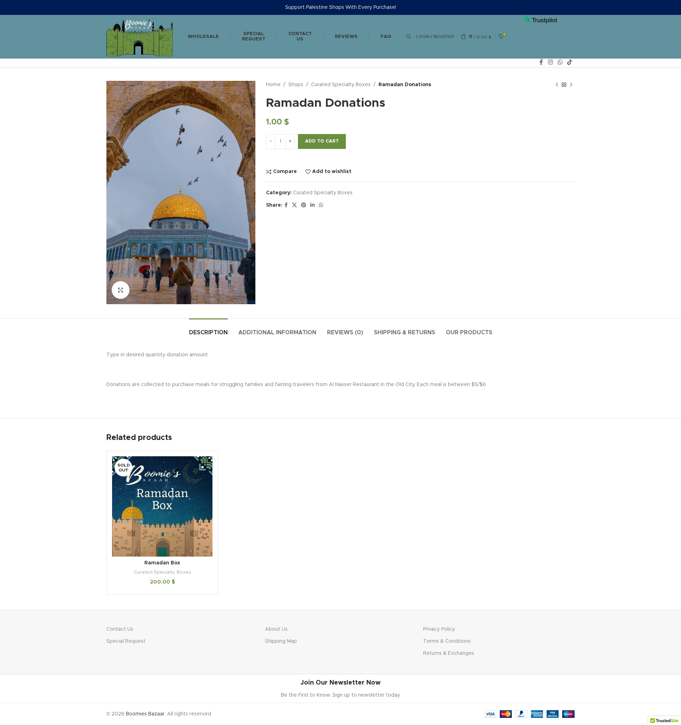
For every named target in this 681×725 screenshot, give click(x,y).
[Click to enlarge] (120, 290)
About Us (276, 629)
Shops (295, 84)
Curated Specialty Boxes (341, 84)
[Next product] (571, 85)
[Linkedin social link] (312, 205)
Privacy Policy (439, 629)
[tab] (208, 329)
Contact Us (119, 629)
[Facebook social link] (541, 62)
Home (273, 84)
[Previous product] (556, 85)
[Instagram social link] (550, 62)
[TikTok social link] (570, 62)
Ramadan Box (162, 563)
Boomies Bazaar (145, 714)
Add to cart (322, 141)
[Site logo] (139, 36)
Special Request (253, 37)
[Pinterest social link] (303, 205)
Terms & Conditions (447, 641)
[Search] (408, 36)
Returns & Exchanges (448, 653)
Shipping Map (281, 641)
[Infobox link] (340, 688)
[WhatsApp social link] (560, 62)
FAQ (386, 36)
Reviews (346, 36)
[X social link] (294, 205)
